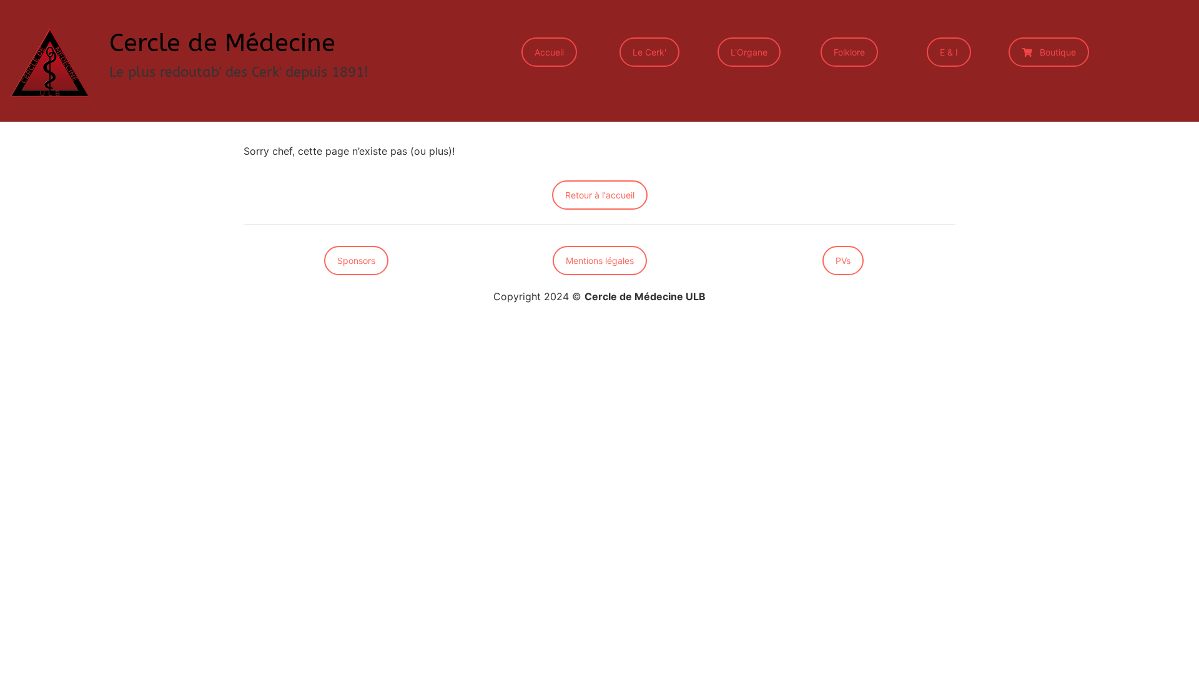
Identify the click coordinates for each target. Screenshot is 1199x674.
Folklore (849, 52)
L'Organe (749, 52)
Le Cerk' (649, 52)
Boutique (1058, 52)
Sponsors (356, 260)
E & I (949, 52)
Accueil (549, 52)
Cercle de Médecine (222, 42)
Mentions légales (600, 260)
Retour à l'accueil (599, 195)
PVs (843, 260)
